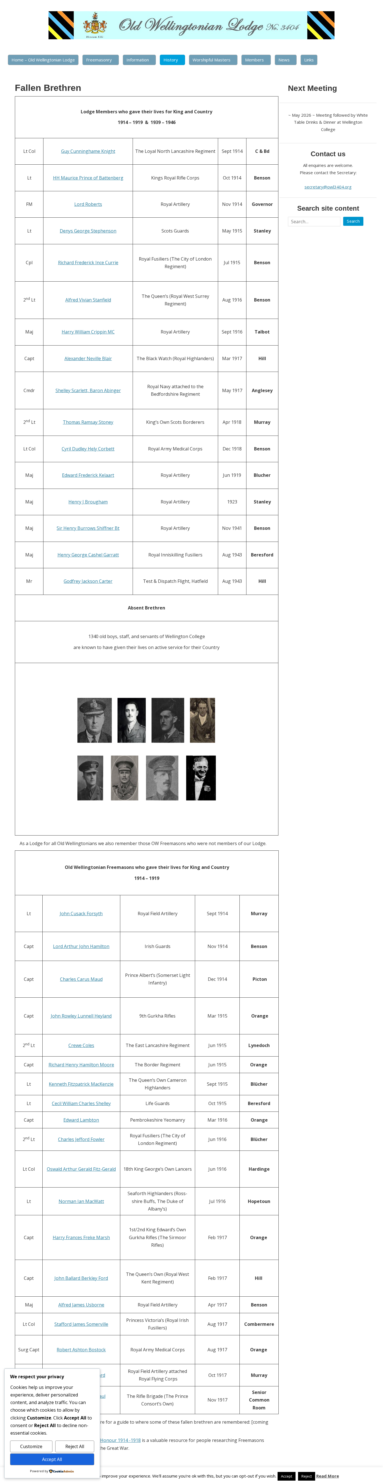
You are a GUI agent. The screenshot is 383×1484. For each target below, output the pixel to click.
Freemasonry (99, 60)
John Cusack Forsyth (81, 913)
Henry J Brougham (88, 502)
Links (309, 60)
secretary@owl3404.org (328, 187)
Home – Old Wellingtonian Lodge (43, 60)
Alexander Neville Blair (88, 358)
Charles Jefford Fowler (81, 1139)
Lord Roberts (88, 204)
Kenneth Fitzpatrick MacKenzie (81, 1084)
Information (137, 60)
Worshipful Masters (211, 60)
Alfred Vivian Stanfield (88, 300)
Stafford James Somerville (81, 1324)
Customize (31, 1446)
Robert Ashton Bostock (81, 1350)
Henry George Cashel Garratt (88, 555)
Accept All (52, 1459)
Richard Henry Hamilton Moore (81, 1065)
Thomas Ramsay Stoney (88, 422)
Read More (327, 1476)
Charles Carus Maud (81, 979)
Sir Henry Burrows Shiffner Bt (88, 528)
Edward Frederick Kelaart (88, 475)
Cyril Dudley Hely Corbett (88, 449)
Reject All (74, 1446)
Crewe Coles (81, 1045)
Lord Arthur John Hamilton (81, 946)
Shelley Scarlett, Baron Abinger (88, 390)
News (284, 60)
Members (254, 60)
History (170, 60)
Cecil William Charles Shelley (81, 1103)
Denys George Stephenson (88, 231)
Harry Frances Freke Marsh (81, 1237)
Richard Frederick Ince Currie (88, 262)
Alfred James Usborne (81, 1305)
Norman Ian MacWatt (81, 1201)
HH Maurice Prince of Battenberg (88, 178)
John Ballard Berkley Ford (81, 1278)
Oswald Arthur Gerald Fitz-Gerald (81, 1169)
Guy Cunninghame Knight (88, 151)
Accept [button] (286, 1476)
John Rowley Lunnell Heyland (81, 1016)
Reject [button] (306, 1476)
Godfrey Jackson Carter (88, 581)
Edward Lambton (81, 1120)
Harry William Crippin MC (88, 332)
